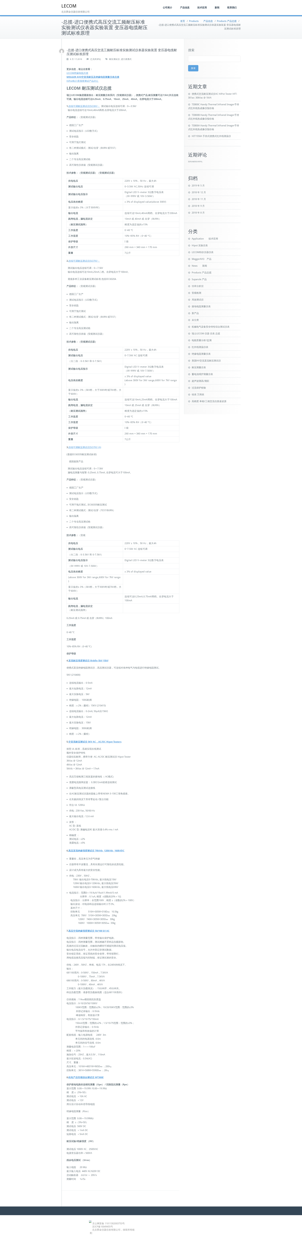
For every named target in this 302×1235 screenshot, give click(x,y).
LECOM (68, 6)
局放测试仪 (198, 299)
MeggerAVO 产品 (201, 259)
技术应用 (202, 7)
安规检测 (196, 292)
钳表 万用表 (198, 394)
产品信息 (185, 7)
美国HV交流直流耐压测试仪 (206, 360)
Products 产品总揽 (227, 21)
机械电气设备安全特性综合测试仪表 (210, 326)
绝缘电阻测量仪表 (201, 353)
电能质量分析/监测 (202, 340)
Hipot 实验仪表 (200, 245)
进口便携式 (126, 59)
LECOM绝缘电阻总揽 (77, 73)
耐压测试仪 (114, 59)
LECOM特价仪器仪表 (202, 252)
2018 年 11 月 (199, 199)
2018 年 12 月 (199, 192)
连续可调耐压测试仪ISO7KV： (84, 261)
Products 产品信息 (201, 21)
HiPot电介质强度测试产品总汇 (82, 81)
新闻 (217, 7)
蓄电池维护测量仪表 (202, 374)
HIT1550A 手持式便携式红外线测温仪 (211, 136)
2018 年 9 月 (198, 206)
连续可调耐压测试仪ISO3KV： (84, 106)
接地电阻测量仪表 (201, 306)
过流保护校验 (199, 387)
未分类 (195, 320)
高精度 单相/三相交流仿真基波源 (209, 401)
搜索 (191, 50)
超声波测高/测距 (200, 381)
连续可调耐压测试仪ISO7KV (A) (84, 447)
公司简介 (167, 7)
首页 (182, 21)
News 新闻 (199, 265)
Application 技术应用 (205, 238)
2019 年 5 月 (198, 185)
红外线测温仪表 (200, 347)
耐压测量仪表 (199, 367)
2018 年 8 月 (198, 212)
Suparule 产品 (199, 279)
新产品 (195, 313)
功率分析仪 (198, 286)
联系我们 (232, 7)
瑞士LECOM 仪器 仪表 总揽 (206, 333)
